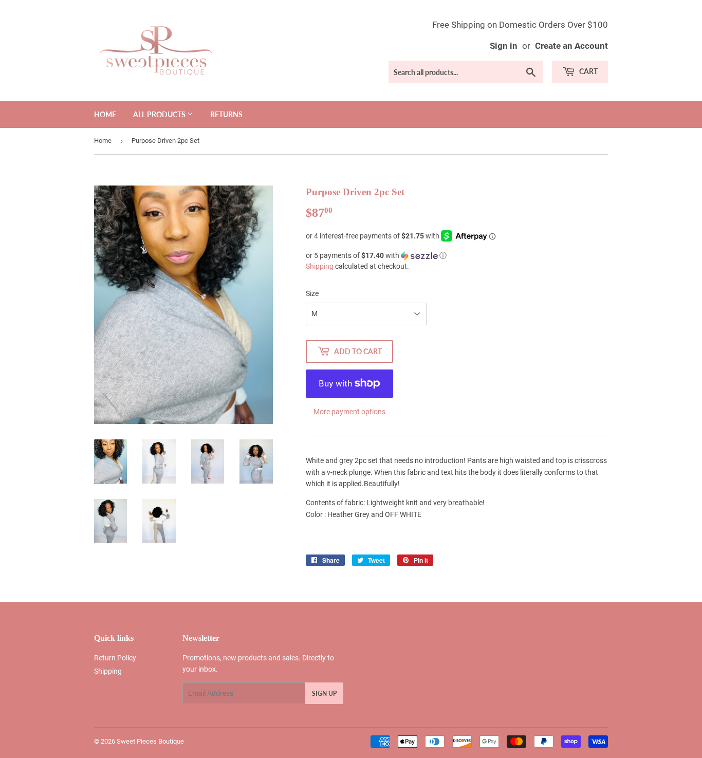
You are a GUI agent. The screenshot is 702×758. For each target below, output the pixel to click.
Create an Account (571, 46)
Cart (588, 71)
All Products (160, 114)
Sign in (504, 46)
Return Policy (115, 658)
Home (105, 114)
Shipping (320, 266)
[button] (457, 256)
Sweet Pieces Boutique (150, 741)
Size (312, 293)
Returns (226, 114)
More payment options (349, 412)
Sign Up (324, 693)
